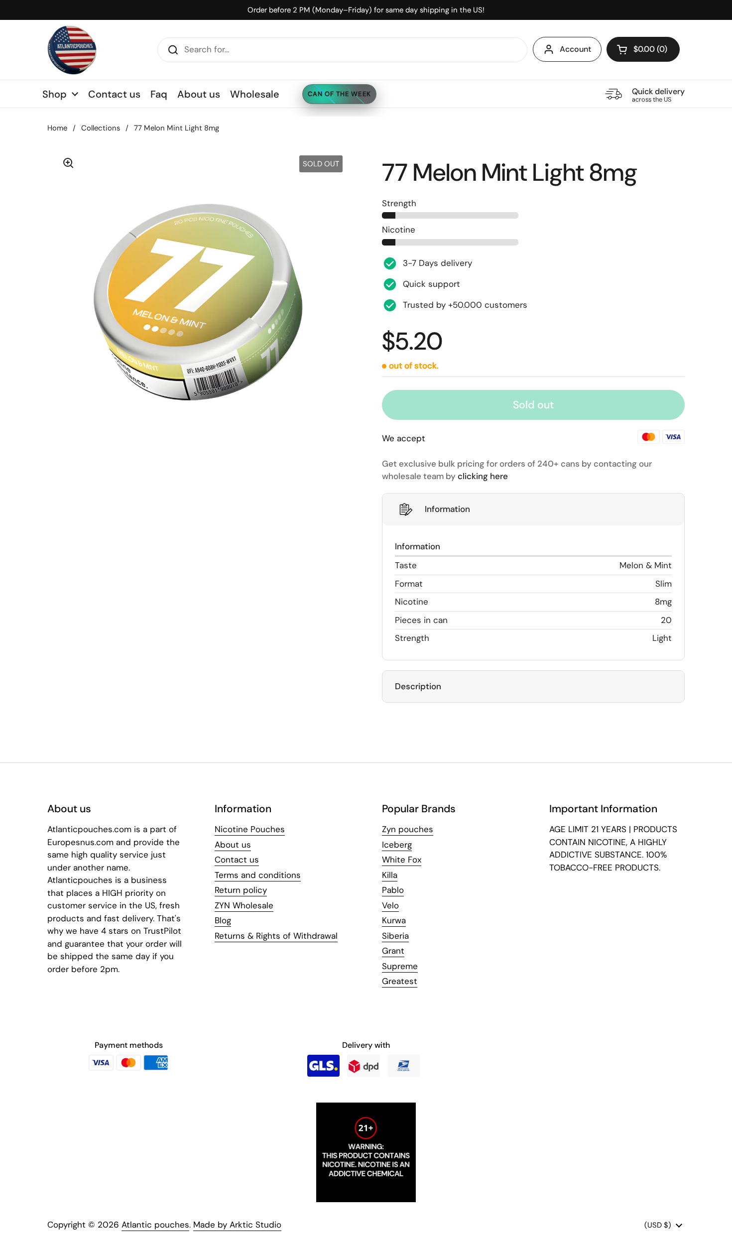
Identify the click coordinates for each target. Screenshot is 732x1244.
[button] (643, 49)
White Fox (401, 859)
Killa (389, 875)
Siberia (395, 935)
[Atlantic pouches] (72, 50)
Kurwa (394, 920)
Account (575, 49)
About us (233, 844)
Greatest (399, 981)
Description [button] (418, 686)
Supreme (400, 966)
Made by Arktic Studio (237, 1224)
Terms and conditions (258, 875)
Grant (393, 950)
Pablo (393, 889)
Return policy (241, 889)
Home (57, 128)
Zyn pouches (407, 829)
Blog (223, 920)
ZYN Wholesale (244, 905)
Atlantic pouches (155, 1224)
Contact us (237, 859)
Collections (100, 128)
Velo (390, 905)
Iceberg (397, 844)
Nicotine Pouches (250, 829)
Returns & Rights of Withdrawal (276, 935)
